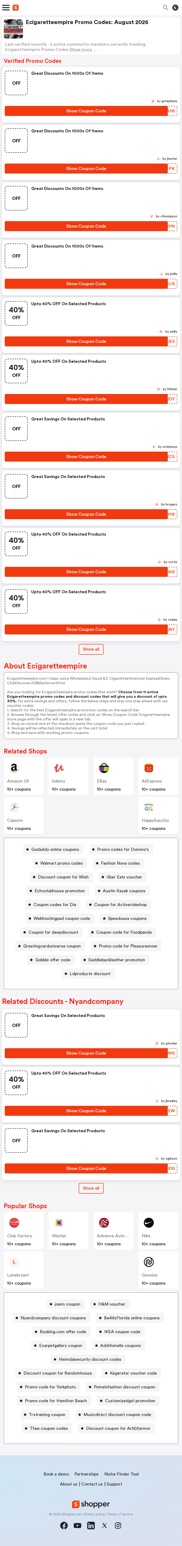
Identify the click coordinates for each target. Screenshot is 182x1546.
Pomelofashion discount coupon (124, 1387)
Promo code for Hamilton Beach (56, 1401)
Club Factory (19, 1236)
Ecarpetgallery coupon (60, 1345)
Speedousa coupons (127, 918)
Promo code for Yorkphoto (50, 1387)
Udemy (58, 781)
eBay (102, 781)
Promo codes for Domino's (123, 849)
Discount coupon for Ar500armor (118, 1428)
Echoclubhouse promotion (60, 891)
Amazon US (18, 781)
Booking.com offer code (63, 1332)
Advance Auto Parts (116, 1236)
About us (68, 1484)
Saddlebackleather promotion (116, 960)
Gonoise (150, 1275)
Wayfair (59, 1236)
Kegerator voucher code (133, 1373)
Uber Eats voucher (124, 877)
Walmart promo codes (61, 863)
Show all (91, 649)
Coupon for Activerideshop (120, 905)
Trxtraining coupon (47, 1414)
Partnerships (86, 1474)
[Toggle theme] (175, 7)
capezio (15, 820)
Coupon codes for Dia (54, 905)
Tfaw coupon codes (49, 1428)
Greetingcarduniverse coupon (52, 946)
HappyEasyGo (155, 820)
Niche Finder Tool (121, 1474)
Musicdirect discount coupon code (117, 1414)
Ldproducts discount (90, 974)
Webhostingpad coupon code (62, 918)
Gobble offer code (52, 960)
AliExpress (152, 781)
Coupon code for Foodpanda (124, 932)
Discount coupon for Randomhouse (57, 1373)
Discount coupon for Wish (63, 877)
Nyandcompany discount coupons (53, 1318)
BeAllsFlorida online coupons (132, 1318)
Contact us (92, 1484)
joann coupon (67, 1304)
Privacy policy (94, 1514)
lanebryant (18, 1275)
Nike (146, 1236)
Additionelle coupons (120, 1345)
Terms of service (120, 1514)
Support (114, 1484)
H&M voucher (111, 1304)
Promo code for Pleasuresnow (128, 946)
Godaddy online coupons (55, 849)
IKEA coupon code (122, 1332)
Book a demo (56, 1474)
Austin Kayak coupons (124, 891)
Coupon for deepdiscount (53, 932)
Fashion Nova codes (120, 863)
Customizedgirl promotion (130, 1401)
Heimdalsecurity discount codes (90, 1359)
